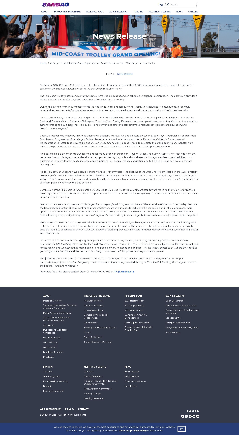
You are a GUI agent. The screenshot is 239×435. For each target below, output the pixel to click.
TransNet (48, 371)
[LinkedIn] (197, 416)
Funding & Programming (55, 381)
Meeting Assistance (93, 398)
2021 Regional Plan (134, 305)
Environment (90, 323)
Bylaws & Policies (51, 338)
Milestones (48, 357)
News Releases (132, 371)
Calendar (88, 371)
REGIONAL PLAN (94, 12)
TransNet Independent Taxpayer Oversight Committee (60, 306)
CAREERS (193, 12)
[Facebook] (182, 416)
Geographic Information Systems (182, 327)
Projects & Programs (67, 12)
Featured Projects (93, 301)
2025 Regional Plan (134, 301)
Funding (138, 12)
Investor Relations (52, 391)
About (45, 12)
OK (181, 429)
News (179, 12)
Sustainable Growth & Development (136, 316)
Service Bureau (173, 332)
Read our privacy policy (133, 430)
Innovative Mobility (93, 310)
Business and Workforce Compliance (55, 331)
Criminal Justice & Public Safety (181, 305)
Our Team (48, 325)
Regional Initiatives (93, 305)
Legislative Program (53, 352)
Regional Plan (133, 296)
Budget (47, 386)
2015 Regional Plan (134, 310)
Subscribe (193, 411)
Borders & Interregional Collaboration (96, 316)
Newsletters (131, 386)
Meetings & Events (160, 12)
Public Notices (132, 376)
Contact (83, 409)
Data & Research (118, 12)
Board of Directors (52, 301)
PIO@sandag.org (124, 271)
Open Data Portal (175, 301)
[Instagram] (190, 416)
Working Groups (92, 393)
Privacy (69, 409)
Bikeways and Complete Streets (100, 327)
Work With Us (50, 342)
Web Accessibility (50, 409)
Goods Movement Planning (98, 342)
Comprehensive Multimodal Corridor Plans (139, 328)
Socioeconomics (173, 318)
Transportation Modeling (178, 323)
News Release (125, 74)
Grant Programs (51, 376)
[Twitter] (186, 416)
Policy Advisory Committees (57, 313)
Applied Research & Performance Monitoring (182, 311)
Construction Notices (135, 381)
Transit (87, 332)
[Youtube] (193, 416)
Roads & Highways (93, 337)
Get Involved (49, 347)
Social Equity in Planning (137, 323)
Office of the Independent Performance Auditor (56, 319)
